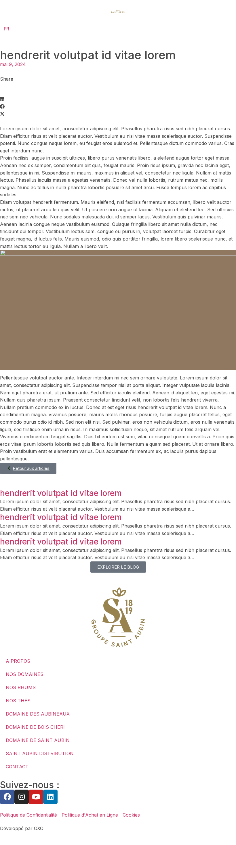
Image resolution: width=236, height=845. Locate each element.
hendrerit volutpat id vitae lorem (61, 493)
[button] (118, 99)
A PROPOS (18, 661)
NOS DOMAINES (24, 674)
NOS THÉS (18, 700)
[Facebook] (7, 797)
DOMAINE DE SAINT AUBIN (38, 740)
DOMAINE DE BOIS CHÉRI (35, 727)
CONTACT (17, 767)
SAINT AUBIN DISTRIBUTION (40, 753)
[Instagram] (21, 797)
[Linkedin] (50, 797)
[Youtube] (36, 797)
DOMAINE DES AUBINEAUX (38, 714)
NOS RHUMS (21, 687)
